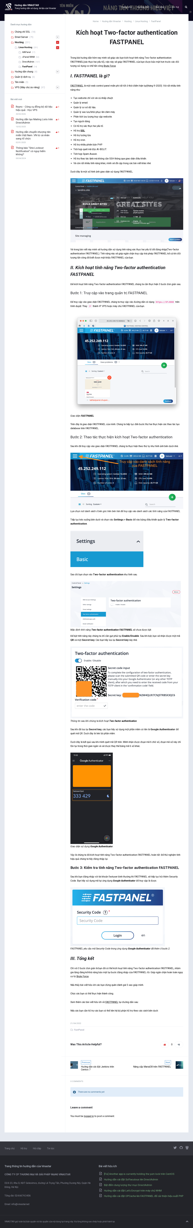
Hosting (128, 21)
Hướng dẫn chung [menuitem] (24, 71)
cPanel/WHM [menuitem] (28, 57)
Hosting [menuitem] (19, 42)
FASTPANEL (76, 85)
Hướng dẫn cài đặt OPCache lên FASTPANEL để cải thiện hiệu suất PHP (143, 1195)
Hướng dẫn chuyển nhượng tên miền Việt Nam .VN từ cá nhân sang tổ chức (33, 135)
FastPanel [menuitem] (27, 66)
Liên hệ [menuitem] (175, 7)
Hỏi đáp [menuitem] (160, 7)
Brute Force (110, 65)
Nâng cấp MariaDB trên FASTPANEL (152, 1066)
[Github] (181, 1148)
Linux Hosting (141, 21)
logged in (89, 1116)
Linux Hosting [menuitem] (25, 47)
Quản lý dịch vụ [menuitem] (23, 76)
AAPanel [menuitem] (26, 52)
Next (168, 1062)
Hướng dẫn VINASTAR (27, 5)
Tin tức (50, 1148)
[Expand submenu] (57, 37)
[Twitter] (175, 1148)
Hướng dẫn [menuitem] (143, 7)
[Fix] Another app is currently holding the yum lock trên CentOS (139, 1173)
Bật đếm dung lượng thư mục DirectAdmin (128, 1185)
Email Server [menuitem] (21, 37)
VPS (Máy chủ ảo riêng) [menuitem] (27, 87)
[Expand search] (186, 7)
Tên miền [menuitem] (19, 82)
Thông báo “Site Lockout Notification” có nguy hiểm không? (31, 151)
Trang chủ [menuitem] (126, 7)
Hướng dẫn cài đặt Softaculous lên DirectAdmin (131, 1179)
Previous (86, 1062)
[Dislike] (179, 1045)
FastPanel (156, 21)
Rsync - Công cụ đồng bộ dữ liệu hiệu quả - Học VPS (34, 108)
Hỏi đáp (37, 1148)
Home (96, 21)
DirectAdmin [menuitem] (28, 62)
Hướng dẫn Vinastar (111, 21)
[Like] (164, 1045)
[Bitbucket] (187, 1148)
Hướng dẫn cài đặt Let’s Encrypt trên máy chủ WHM (133, 1190)
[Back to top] (187, 1221)
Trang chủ (10, 1148)
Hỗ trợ (24, 1148)
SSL (83, 130)
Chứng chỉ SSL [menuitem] (22, 31)
